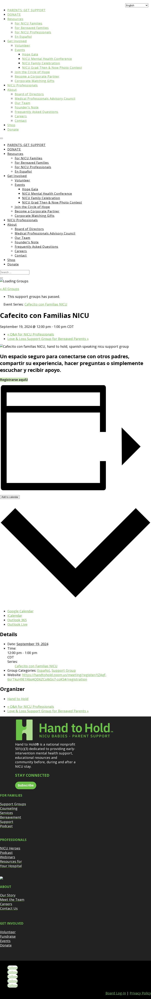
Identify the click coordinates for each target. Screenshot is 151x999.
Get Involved (17, 41)
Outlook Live (17, 624)
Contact (21, 121)
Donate (13, 129)
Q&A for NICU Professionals (30, 334)
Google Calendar (20, 611)
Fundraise (8, 936)
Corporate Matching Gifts (35, 81)
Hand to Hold (17, 699)
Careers (21, 116)
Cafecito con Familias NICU (36, 666)
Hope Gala (30, 54)
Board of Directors (29, 94)
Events (20, 50)
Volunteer (22, 45)
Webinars (7, 857)
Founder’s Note (27, 107)
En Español (23, 37)
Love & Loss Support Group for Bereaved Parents (48, 338)
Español (43, 670)
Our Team (22, 103)
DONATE (14, 15)
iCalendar (14, 615)
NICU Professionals (22, 85)
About (12, 90)
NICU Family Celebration (41, 63)
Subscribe (26, 785)
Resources (15, 19)
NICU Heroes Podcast (10, 850)
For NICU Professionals (33, 32)
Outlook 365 (17, 620)
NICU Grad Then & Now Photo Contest (52, 68)
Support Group (64, 670)
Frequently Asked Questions (36, 112)
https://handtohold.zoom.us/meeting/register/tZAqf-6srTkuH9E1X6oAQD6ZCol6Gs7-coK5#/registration (56, 677)
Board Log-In (116, 993)
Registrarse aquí (13, 380)
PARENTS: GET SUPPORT (26, 10)
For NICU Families (28, 23)
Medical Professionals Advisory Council (45, 99)
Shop (11, 125)
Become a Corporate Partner (37, 76)
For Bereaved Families (32, 28)
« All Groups (9, 289)
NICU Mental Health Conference (47, 59)
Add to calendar (9, 497)
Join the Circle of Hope (32, 72)
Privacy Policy (140, 993)
